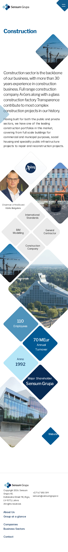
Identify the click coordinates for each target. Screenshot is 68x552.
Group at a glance (14, 516)
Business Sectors (14, 528)
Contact (8, 536)
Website (53, 434)
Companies (10, 524)
